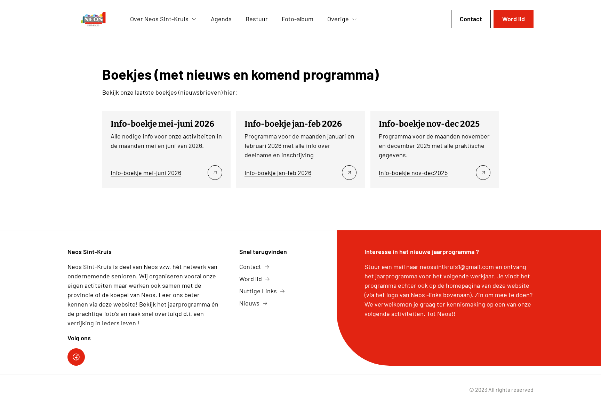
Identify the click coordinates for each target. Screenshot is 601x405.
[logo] (93, 19)
